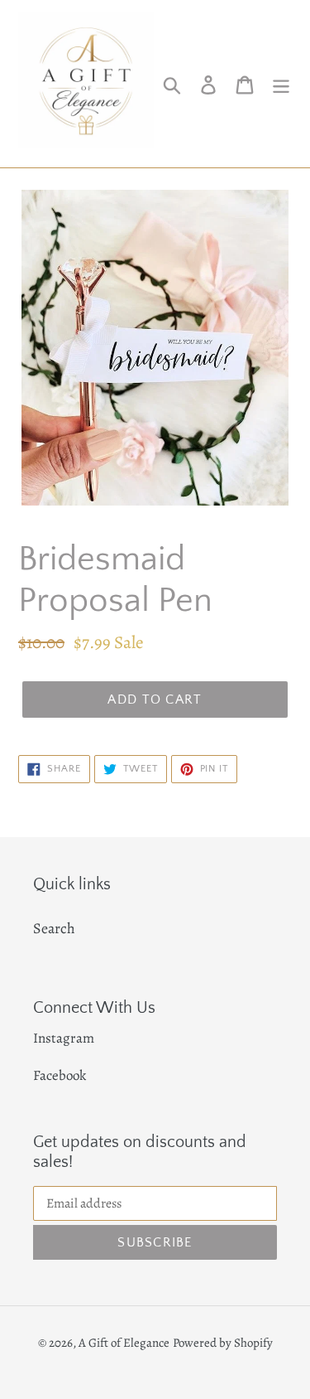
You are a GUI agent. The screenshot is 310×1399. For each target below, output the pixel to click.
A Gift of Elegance (124, 1342)
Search (54, 928)
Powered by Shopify (223, 1342)
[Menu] (281, 83)
